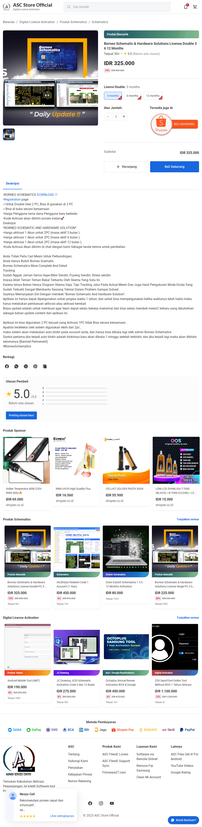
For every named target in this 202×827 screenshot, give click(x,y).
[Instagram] (101, 803)
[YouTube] (112, 803)
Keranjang (129, 167)
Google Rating (181, 772)
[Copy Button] (45, 366)
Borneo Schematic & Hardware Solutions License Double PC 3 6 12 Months (26, 585)
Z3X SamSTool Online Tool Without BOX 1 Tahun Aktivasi (173, 682)
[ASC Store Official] (19, 760)
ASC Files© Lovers (115, 754)
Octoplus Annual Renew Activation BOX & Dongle (121, 682)
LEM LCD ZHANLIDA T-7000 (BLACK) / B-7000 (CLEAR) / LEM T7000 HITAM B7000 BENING (176, 491)
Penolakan (75, 768)
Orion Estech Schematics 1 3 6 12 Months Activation (124, 584)
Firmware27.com (114, 772)
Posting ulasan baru (21, 415)
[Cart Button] (195, 7)
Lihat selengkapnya (62, 816)
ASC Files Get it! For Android (184, 756)
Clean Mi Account (149, 777)
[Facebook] (7, 366)
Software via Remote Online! (147, 756)
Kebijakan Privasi (80, 774)
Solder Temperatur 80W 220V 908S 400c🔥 (24, 490)
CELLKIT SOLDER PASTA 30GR (124, 488)
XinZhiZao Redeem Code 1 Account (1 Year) (73, 584)
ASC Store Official (32, 5)
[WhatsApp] (16, 366)
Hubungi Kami (78, 761)
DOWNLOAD (45, 195)
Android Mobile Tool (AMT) (23, 680)
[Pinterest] (35, 366)
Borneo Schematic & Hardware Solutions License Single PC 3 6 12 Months (174, 585)
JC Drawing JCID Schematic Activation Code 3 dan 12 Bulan (76, 682)
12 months (152, 95)
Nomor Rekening (79, 781)
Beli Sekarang (174, 167)
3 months (113, 95)
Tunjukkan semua (188, 519)
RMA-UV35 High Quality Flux (73, 488)
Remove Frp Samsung (145, 768)
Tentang (73, 754)
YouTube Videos (182, 766)
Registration (12, 199)
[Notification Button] (186, 7)
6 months (132, 95)
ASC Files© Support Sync (116, 763)
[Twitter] (26, 366)
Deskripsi (12, 183)
